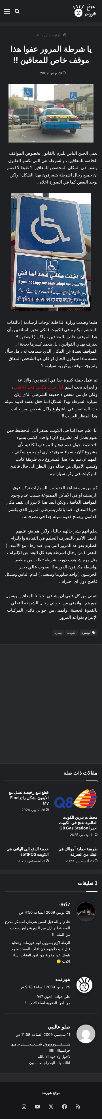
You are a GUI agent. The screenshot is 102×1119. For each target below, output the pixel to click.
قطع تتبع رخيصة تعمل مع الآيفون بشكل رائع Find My (29, 797)
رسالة (40, 35)
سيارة (58, 633)
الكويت (71, 633)
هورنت (63, 979)
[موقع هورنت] (85, 11)
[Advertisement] (51, 704)
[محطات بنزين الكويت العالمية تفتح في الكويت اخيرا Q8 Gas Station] (75, 799)
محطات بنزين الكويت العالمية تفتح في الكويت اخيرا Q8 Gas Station (78, 822)
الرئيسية (55, 35)
